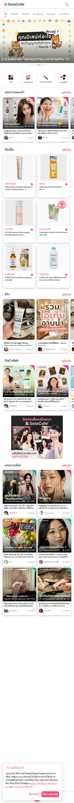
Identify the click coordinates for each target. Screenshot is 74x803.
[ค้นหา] (67, 4)
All (5, 14)
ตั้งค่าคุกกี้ (34, 794)
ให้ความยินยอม (50, 794)
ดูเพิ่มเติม (66, 92)
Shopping (38, 14)
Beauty (14, 14)
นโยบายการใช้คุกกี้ (23, 786)
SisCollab (64, 14)
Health (25, 14)
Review (51, 14)
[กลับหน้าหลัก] (15, 4)
